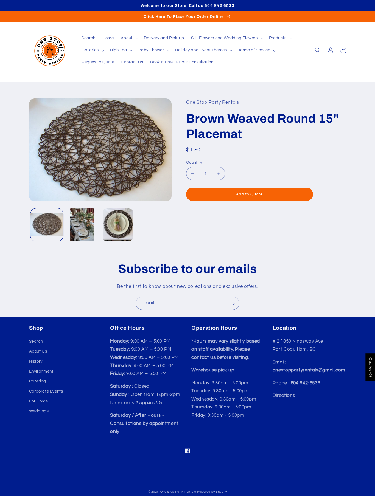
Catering (37, 381)
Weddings (39, 411)
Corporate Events (46, 391)
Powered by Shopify (212, 491)
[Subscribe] (232, 303)
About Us (38, 351)
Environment (41, 371)
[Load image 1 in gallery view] (46, 224)
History (36, 361)
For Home (38, 401)
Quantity (194, 162)
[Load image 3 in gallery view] (118, 224)
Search (36, 341)
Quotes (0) (370, 367)
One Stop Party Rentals (178, 491)
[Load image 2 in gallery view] (82, 224)
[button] (128, 38)
